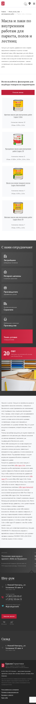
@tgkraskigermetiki (12, 606)
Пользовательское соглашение (10, 690)
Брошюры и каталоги (7, 695)
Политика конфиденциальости (9, 692)
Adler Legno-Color (20, 465)
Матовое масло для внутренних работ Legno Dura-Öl (18, 218)
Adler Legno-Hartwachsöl (26, 487)
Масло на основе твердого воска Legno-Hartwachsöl (18, 184)
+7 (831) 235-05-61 (14, 596)
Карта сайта (4, 698)
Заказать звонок (9, 616)
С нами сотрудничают (17, 247)
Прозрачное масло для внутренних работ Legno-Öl (18, 150)
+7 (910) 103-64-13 (14, 599)
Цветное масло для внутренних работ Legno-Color (18, 116)
